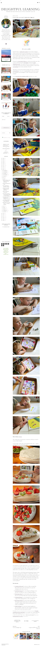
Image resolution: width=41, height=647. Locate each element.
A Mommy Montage (18, 597)
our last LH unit (16, 70)
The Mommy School (18, 594)
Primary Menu (1, 2)
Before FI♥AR (17, 620)
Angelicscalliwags (18, 606)
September (5, 174)
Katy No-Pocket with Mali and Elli (22, 76)
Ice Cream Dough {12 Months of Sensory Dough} (7, 198)
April (4, 207)
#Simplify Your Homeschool (6, 145)
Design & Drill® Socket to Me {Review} (6, 189)
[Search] (10, 133)
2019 (3, 162)
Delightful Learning (20, 9)
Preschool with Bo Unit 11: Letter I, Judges (6, 203)
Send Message (6, 127)
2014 (3, 169)
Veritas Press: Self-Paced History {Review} (6, 181)
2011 (3, 216)
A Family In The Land (19, 586)
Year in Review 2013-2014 (6, 192)
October (5, 173)
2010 (3, 217)
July (4, 177)
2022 (4, 158)
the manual (26, 62)
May (4, 206)
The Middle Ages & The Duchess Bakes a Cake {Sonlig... (7, 194)
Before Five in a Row (24, 51)
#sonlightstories (6, 149)
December (5, 170)
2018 (4, 163)
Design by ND (36, 644)
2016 (3, 166)
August (4, 176)
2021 (4, 159)
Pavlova (20, 436)
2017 (3, 165)
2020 (4, 161)
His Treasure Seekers (19, 600)
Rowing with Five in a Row (18, 616)
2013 (3, 213)
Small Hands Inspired (19, 590)
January (5, 211)
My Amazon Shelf (6, 226)
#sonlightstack (6, 147)
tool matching (15, 66)
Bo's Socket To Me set (23, 61)
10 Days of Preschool (6, 152)
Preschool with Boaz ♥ (17, 621)
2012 (4, 214)
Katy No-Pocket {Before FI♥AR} (6, 186)
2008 (4, 220)
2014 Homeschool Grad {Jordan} (6, 201)
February (5, 210)
